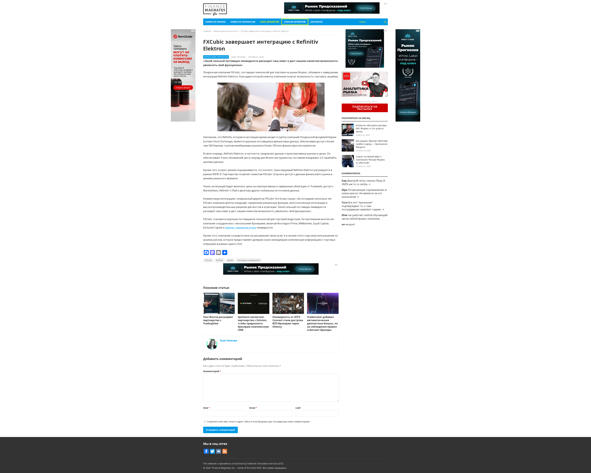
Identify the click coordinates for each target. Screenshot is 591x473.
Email (253, 407)
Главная (207, 31)
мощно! (350, 224)
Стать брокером (269, 21)
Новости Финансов (243, 21)
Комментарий (212, 371)
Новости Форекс (215, 21)
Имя (206, 407)
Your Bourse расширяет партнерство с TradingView (218, 320)
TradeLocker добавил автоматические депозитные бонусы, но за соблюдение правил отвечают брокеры (322, 323)
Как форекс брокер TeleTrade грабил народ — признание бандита (372, 143)
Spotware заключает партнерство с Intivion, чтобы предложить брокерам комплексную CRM (253, 323)
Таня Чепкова (238, 56)
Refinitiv (219, 260)
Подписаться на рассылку (364, 108)
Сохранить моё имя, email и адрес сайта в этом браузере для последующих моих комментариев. (258, 421)
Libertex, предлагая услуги (240, 227)
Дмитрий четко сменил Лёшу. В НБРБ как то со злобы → (363, 182)
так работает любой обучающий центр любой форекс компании (364, 216)
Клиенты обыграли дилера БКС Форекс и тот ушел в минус (371, 128)
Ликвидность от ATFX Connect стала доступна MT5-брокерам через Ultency (287, 321)
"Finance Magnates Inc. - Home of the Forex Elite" (236, 467)
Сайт (298, 407)
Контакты (317, 21)
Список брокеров (295, 21)
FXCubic (208, 260)
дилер (230, 260)
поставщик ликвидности (248, 260)
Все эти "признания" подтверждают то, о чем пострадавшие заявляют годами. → (363, 206)
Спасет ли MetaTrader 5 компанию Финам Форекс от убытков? (370, 159)
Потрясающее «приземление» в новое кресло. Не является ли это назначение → (364, 193)
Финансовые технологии (226, 31)
